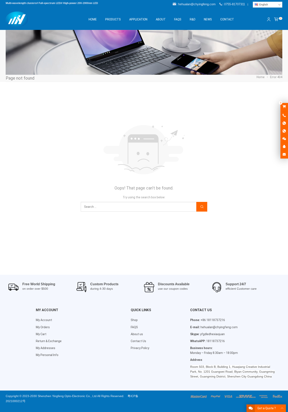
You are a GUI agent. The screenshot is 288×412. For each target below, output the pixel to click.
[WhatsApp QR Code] (284, 131)
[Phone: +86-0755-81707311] (284, 115)
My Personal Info (47, 355)
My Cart (41, 334)
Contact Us (138, 341)
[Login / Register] (269, 19)
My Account (44, 320)
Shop (134, 320)
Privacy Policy (140, 348)
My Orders (43, 327)
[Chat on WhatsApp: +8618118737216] (284, 123)
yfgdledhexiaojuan (212, 334)
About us (137, 334)
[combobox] (267, 5)
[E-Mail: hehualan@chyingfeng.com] (284, 154)
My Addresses (45, 348)
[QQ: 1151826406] (284, 147)
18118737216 (215, 341)
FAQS (134, 327)
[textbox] (267, 4)
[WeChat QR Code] (284, 139)
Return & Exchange (49, 341)
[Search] (201, 207)
